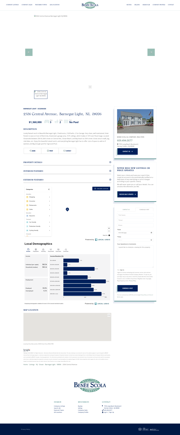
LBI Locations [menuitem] (55, 5)
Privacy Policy (132, 281)
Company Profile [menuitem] (159, 5)
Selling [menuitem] (137, 5)
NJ (37, 364)
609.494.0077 (124, 140)
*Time (119, 237)
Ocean (41, 364)
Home (25, 364)
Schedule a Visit (144, 209)
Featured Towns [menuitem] (41, 5)
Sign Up (111, 412)
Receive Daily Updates (126, 194)
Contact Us (126, 151)
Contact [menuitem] (171, 5)
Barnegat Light (50, 364)
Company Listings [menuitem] (12, 5)
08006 (59, 364)
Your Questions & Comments (126, 244)
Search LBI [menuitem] (146, 5)
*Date (119, 229)
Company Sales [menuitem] (27, 5)
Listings (32, 364)
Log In (106, 412)
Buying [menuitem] (129, 5)
